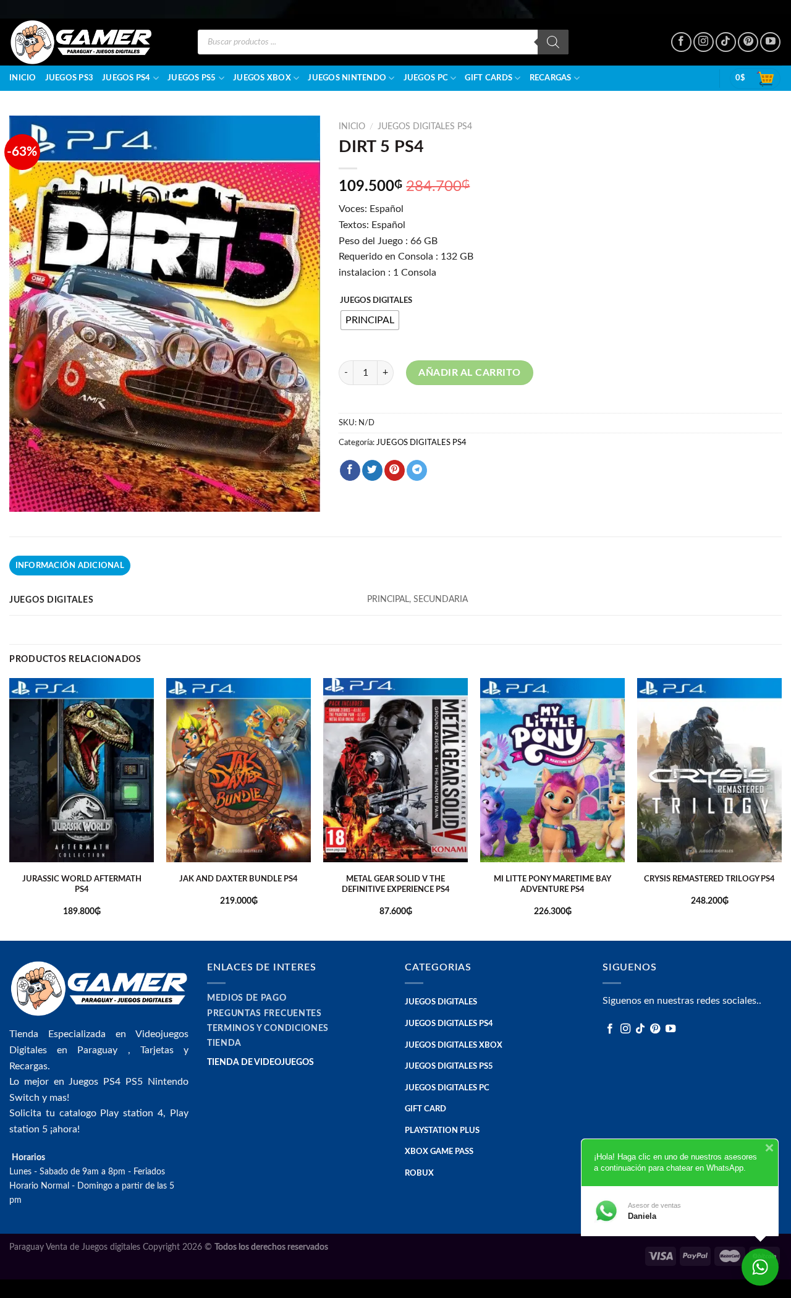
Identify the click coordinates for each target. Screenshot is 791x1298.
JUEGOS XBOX (262, 78)
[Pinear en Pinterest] (394, 470)
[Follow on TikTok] (726, 42)
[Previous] (10, 808)
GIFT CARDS (488, 78)
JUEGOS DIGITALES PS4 (425, 126)
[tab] (69, 565)
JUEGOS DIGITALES (376, 301)
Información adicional (69, 565)
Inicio (22, 78)
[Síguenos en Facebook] (681, 42)
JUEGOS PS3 (69, 78)
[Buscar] (553, 42)
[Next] (781, 808)
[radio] (370, 320)
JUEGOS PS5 (191, 78)
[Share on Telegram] (417, 470)
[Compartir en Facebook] (350, 470)
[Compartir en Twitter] (372, 470)
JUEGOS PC (426, 78)
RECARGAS (551, 78)
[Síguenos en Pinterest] (748, 42)
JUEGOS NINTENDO (347, 78)
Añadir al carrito (469, 373)
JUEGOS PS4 (126, 78)
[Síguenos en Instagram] (703, 42)
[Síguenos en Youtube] (770, 42)
